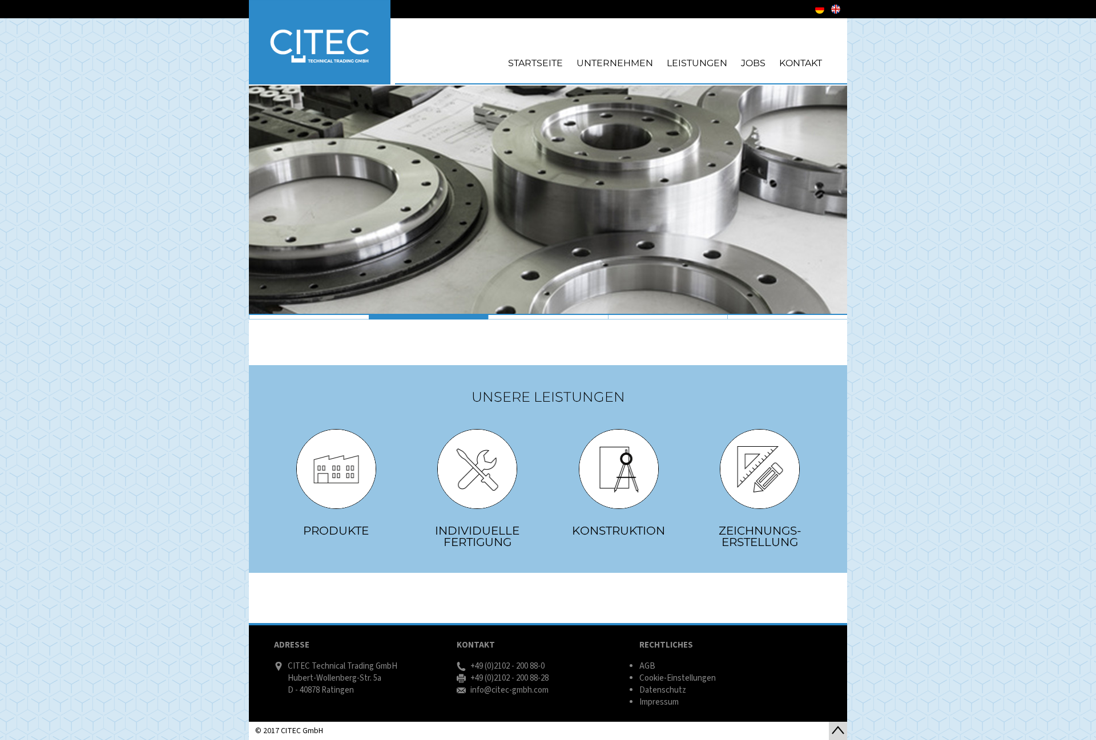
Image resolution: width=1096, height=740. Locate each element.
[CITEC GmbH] (319, 42)
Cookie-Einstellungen (677, 678)
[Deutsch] (819, 9)
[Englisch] (835, 9)
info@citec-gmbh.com (509, 690)
